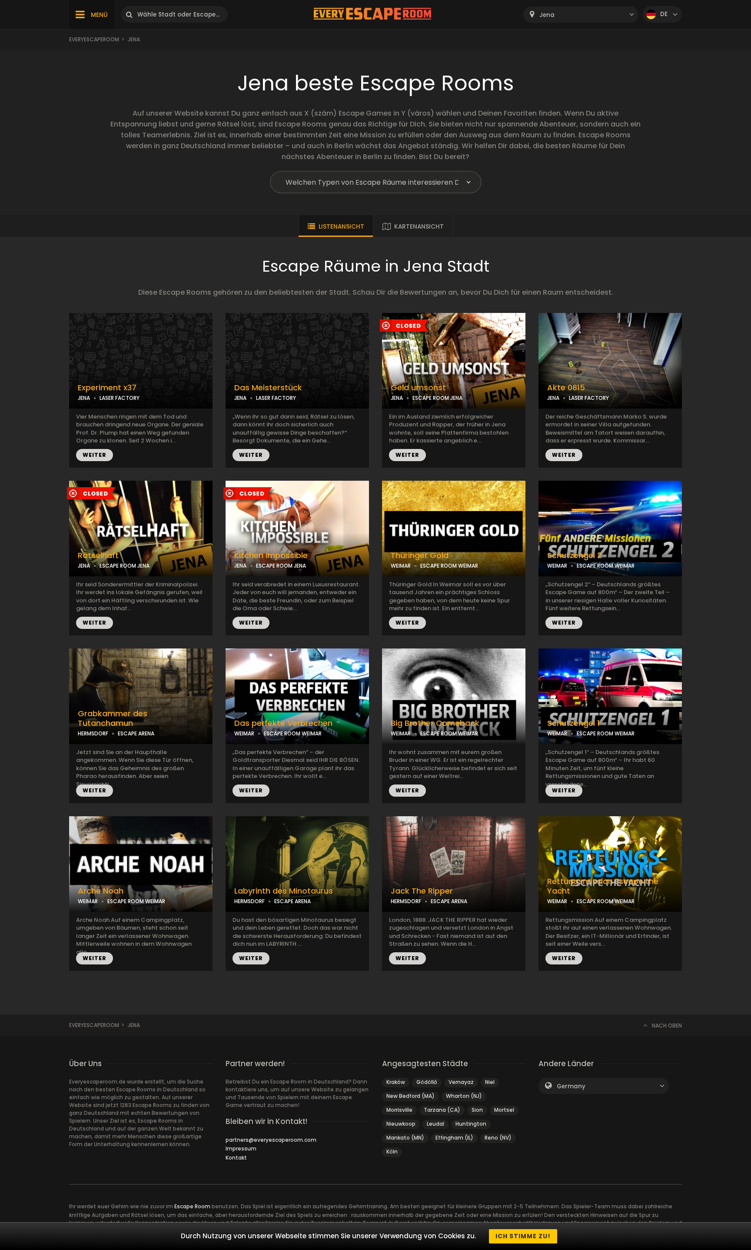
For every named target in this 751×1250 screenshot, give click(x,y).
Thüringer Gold (420, 555)
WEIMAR (401, 565)
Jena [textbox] (547, 15)
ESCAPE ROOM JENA (437, 398)
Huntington (470, 1123)
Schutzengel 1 (573, 723)
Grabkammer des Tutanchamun (112, 718)
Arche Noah (100, 891)
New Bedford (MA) (410, 1096)
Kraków (395, 1082)
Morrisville (399, 1110)
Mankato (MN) (405, 1137)
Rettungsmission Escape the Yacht (602, 886)
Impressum (241, 1148)
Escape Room (192, 1206)
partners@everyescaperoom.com (271, 1140)
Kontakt (236, 1157)
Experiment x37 (107, 387)
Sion (477, 1110)
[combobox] (580, 15)
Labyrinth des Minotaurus (283, 891)
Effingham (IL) (454, 1137)
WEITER (94, 455)
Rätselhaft (98, 555)
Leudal (435, 1123)
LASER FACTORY (120, 398)
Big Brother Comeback (435, 723)
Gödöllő (426, 1082)
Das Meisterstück (268, 387)
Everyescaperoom (94, 39)
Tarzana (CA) (442, 1110)
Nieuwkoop (400, 1123)
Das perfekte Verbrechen (283, 723)
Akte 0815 (566, 387)
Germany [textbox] (571, 1086)
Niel (490, 1082)
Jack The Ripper (422, 891)
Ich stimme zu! (523, 1236)
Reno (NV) (498, 1137)
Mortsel (504, 1110)
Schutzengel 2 (574, 555)
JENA (84, 398)
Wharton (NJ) (464, 1096)
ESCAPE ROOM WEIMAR (449, 565)
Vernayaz (461, 1082)
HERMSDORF (93, 733)
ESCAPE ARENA (136, 733)
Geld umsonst (418, 387)
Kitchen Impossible (271, 555)
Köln (392, 1151)
